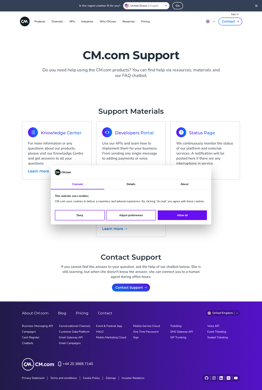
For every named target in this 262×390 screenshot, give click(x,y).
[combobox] (146, 5)
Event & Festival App (109, 326)
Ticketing (175, 326)
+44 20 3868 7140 (78, 363)
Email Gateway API (71, 337)
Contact (228, 21)
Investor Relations (133, 378)
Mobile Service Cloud (146, 326)
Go (178, 5)
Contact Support (129, 288)
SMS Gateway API (181, 332)
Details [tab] (131, 184)
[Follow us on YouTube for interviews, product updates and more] (235, 378)
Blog (62, 313)
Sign (136, 337)
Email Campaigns (70, 343)
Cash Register (30, 337)
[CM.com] (25, 21)
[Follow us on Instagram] (213, 378)
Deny (80, 215)
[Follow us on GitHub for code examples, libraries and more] (206, 378)
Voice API (213, 326)
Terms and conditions (63, 378)
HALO (100, 332)
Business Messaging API (37, 326)
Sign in (235, 14)
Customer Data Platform (74, 332)
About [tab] (184, 184)
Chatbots (27, 343)
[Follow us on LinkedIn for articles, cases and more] (221, 378)
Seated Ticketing (217, 337)
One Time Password (145, 332)
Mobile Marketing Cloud (111, 337)
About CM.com (35, 313)
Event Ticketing (216, 332)
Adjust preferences (131, 215)
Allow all (182, 215)
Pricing (145, 21)
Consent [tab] (77, 184)
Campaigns (29, 332)
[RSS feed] (228, 378)
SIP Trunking (178, 337)
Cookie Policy (91, 378)
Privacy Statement (33, 378)
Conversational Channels (75, 326)
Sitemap (111, 378)
